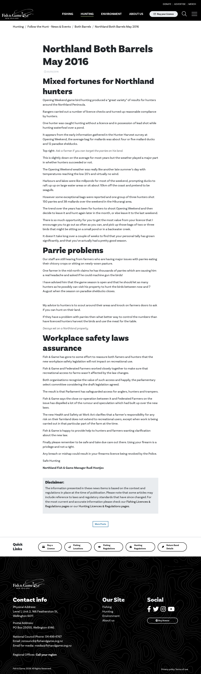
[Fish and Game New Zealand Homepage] (17, 14)
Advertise (180, 4)
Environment (111, 14)
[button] (194, 14)
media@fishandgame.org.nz (53, 645)
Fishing (67, 14)
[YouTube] (171, 610)
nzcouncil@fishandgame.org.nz (42, 641)
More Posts (100, 524)
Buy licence (163, 620)
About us (136, 14)
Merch (192, 4)
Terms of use (181, 669)
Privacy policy (168, 669)
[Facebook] (149, 610)
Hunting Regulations (140, 547)
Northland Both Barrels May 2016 (117, 26)
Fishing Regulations (109, 547)
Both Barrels (83, 26)
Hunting (87, 14)
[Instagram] (163, 610)
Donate (167, 4)
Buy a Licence (51, 547)
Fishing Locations (78, 547)
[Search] (184, 14)
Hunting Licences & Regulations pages (104, 506)
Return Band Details (172, 547)
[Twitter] (156, 610)
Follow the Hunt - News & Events (49, 26)
